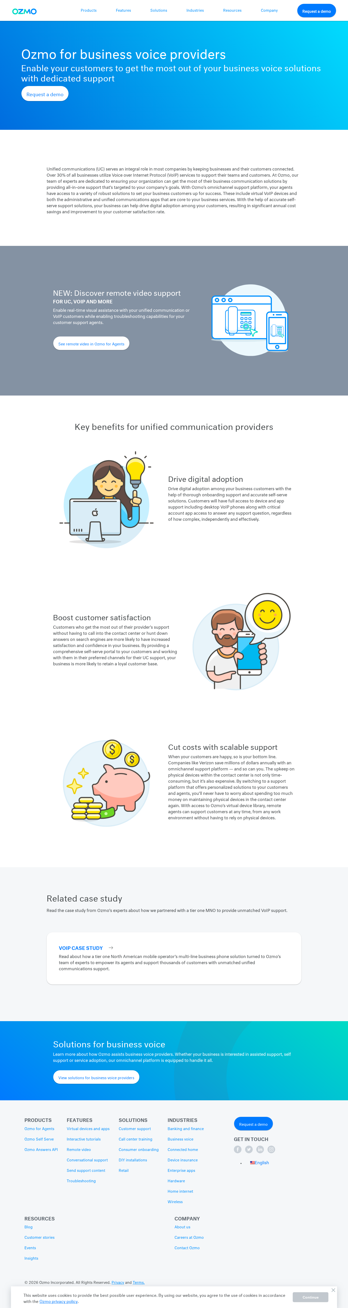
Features (123, 10)
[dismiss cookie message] (333, 1290)
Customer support (135, 1129)
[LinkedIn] (260, 1152)
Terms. (139, 1283)
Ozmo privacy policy (58, 1301)
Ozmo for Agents (39, 1129)
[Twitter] (249, 1152)
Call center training (135, 1139)
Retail (124, 1171)
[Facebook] (238, 1152)
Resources (232, 10)
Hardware (176, 1181)
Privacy (118, 1283)
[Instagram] (271, 1152)
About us (182, 1227)
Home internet (180, 1191)
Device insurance (183, 1160)
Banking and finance (186, 1129)
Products (89, 10)
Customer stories (39, 1238)
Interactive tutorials (84, 1139)
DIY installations (133, 1160)
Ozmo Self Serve (39, 1139)
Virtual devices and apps (88, 1129)
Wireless (175, 1202)
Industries (195, 10)
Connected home (183, 1150)
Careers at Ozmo (189, 1238)
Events (30, 1248)
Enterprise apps (181, 1171)
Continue (311, 1297)
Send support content (86, 1171)
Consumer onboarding (139, 1150)
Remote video (79, 1150)
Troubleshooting (81, 1181)
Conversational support (87, 1160)
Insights (31, 1258)
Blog (28, 1227)
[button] (259, 1163)
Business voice (180, 1139)
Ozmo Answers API (41, 1150)
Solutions (158, 10)
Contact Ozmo (187, 1248)
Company (269, 10)
